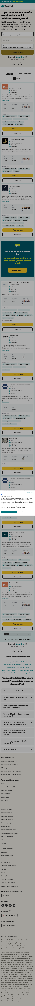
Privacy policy (30, 492)
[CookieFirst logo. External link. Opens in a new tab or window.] (2, 494)
